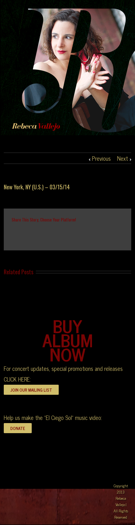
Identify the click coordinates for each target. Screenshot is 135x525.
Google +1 (76, 233)
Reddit (49, 233)
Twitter (24, 233)
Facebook (13, 233)
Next (122, 158)
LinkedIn (36, 233)
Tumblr (62, 233)
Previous (101, 158)
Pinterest (89, 234)
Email (103, 233)
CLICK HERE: (17, 379)
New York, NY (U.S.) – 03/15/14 (37, 187)
